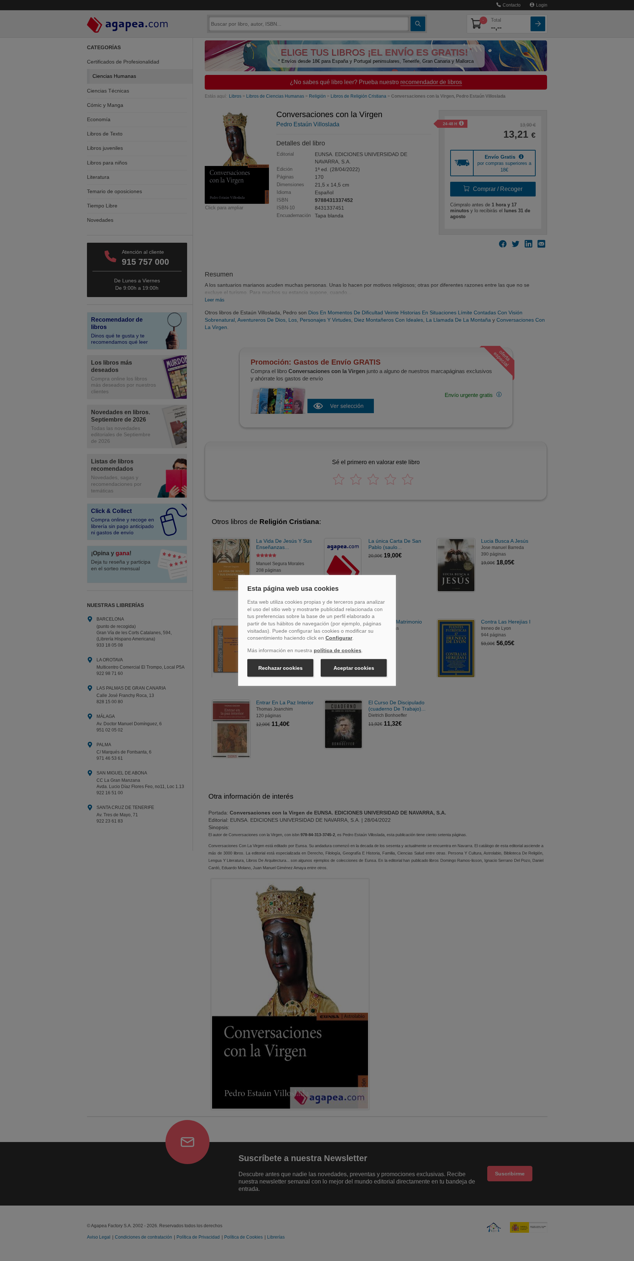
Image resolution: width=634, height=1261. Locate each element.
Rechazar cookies (280, 668)
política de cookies (337, 650)
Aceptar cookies (354, 668)
